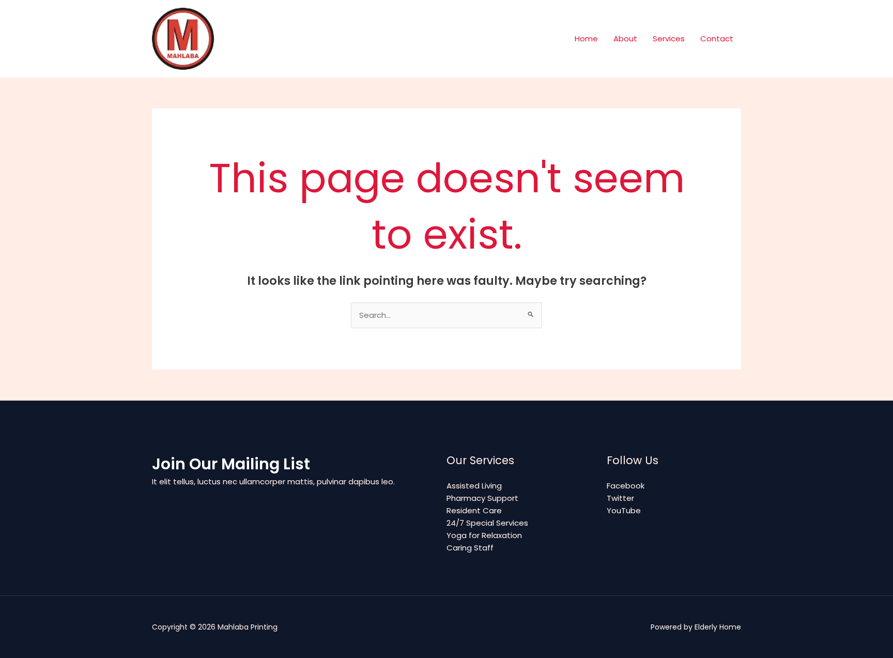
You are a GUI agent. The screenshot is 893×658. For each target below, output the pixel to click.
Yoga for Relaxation (484, 535)
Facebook (625, 485)
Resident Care (474, 510)
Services (669, 38)
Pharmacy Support (482, 498)
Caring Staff (470, 547)
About (625, 38)
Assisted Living (474, 485)
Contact (716, 38)
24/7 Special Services (487, 522)
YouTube (624, 510)
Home (586, 38)
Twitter (620, 498)
